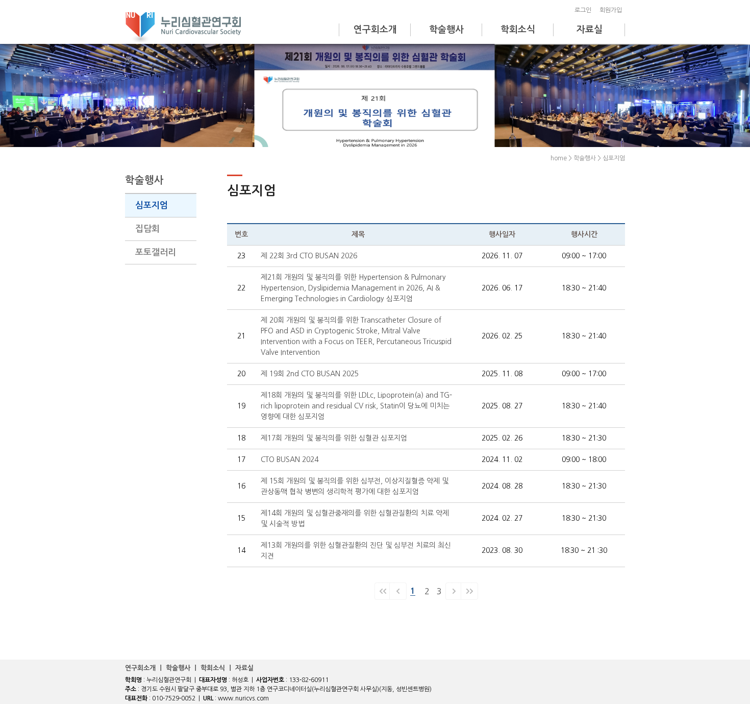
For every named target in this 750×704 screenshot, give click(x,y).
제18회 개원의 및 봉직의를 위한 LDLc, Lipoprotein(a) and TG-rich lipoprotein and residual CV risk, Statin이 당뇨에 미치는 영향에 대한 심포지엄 (356, 406)
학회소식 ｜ (218, 668)
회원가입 (612, 10)
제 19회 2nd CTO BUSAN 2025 (310, 373)
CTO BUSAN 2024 (289, 459)
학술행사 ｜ (183, 668)
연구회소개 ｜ (145, 668)
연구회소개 (375, 29)
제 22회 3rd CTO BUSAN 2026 (309, 255)
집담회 (147, 229)
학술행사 (446, 29)
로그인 (584, 10)
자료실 (590, 29)
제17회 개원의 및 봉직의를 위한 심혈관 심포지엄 (334, 438)
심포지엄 (151, 205)
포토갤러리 (155, 252)
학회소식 (518, 29)
